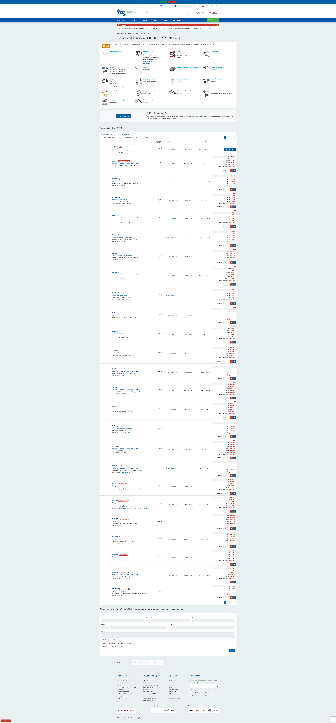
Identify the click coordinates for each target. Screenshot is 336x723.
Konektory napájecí (148, 56)
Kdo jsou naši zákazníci (122, 683)
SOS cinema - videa (173, 689)
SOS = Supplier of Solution (123, 680)
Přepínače (213, 81)
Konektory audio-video (148, 54)
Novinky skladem (173, 683)
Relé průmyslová (113, 83)
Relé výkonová (112, 81)
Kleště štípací (180, 54)
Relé (110, 79)
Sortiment (135, 33)
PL (197, 695)
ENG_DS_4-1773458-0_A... (125, 222)
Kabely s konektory (148, 91)
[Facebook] (134, 662)
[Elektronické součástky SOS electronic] (126, 12)
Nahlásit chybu (6, 721)
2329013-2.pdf (122, 595)
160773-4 (136, 508)
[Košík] (210, 13)
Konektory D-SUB (147, 61)
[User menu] (205, 12)
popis (118, 142)
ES (207, 695)
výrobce (170, 142)
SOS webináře (172, 694)
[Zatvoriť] (218, 25)
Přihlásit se (200, 12)
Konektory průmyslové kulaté (119, 333)
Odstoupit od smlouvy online (150, 698)
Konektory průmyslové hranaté (119, 199)
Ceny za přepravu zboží (148, 687)
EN (207, 692)
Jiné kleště (179, 57)
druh (158, 143)
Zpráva (103, 631)
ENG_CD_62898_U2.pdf (124, 432)
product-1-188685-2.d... (124, 560)
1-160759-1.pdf (123, 506)
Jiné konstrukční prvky (183, 79)
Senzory (213, 91)
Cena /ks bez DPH (229, 142)
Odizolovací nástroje (216, 67)
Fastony (114, 486)
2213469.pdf (122, 357)
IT (202, 695)
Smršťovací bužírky (148, 100)
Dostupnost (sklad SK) (187, 142)
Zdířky (178, 93)
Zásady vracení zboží (148, 691)
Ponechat (172, 2)
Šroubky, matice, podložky (116, 100)
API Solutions (172, 680)
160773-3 (142, 508)
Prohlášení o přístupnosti (174, 698)
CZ (197, 692)
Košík (213, 12)
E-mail (170, 624)
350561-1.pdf (122, 393)
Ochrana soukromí (147, 696)
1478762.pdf (122, 185)
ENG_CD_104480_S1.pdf (124, 472)
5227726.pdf (122, 152)
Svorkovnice (112, 67)
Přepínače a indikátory (217, 79)
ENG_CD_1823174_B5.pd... (125, 299)
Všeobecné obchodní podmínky (150, 685)
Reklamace (145, 689)
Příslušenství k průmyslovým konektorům (122, 237)
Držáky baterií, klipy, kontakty (150, 81)
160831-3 (147, 508)
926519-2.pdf (122, 452)
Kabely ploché (146, 69)
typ (113, 142)
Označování (112, 91)
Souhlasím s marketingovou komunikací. (113, 646)
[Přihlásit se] (195, 13)
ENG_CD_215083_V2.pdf (124, 578)
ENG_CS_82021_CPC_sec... (125, 337)
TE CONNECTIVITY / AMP (172, 149)
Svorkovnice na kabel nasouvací (117, 73)
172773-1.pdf (122, 259)
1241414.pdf (122, 241)
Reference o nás (121, 689)
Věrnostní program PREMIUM (150, 694)
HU (202, 692)
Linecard (145, 683)
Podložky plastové (113, 102)
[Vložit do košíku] (231, 170)
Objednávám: (219, 170)
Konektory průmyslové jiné (118, 353)
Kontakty (119, 685)
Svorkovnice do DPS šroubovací (117, 69)
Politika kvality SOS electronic (124, 694)
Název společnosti (196, 618)
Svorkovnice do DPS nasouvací (116, 71)
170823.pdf (122, 525)
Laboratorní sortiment (183, 91)
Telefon (103, 624)
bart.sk (141, 718)
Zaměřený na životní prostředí (124, 696)
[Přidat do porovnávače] (122, 146)
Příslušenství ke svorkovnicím (116, 75)
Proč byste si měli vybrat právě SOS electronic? (128, 687)
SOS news (171, 696)
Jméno (102, 618)
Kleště (178, 51)
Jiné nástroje (214, 51)
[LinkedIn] (145, 662)
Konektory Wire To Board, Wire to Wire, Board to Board (125, 163)
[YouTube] (139, 662)
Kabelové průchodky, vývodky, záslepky (188, 67)
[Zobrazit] (234, 170)
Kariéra (118, 698)
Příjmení (148, 618)
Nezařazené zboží (114, 51)
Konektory (146, 51)
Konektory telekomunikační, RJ (150, 57)
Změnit (163, 2)
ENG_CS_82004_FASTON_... (125, 543)
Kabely (145, 67)
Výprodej (171, 687)
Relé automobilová (114, 85)
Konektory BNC (115, 149)
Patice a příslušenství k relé (116, 87)
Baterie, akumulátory (149, 79)
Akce (170, 685)
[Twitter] (150, 662)
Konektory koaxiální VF (149, 59)
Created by (136, 718)
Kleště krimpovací (181, 56)
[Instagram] (155, 662)
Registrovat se (200, 13)
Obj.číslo (158, 141)
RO (192, 695)
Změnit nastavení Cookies (149, 700)
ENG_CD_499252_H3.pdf (124, 413)
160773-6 (130, 508)
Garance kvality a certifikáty (123, 691)
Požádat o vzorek (213, 20)
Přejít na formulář (123, 116)
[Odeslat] (118, 134)
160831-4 (125, 508)
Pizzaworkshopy (172, 691)
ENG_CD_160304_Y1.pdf (124, 489)
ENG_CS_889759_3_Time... (125, 203)
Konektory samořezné (117, 409)
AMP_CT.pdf (122, 278)
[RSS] (160, 662)
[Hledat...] (144, 13)
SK (192, 692)
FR (213, 695)
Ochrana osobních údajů (133, 643)
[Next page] (234, 137)
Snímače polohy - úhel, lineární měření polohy (220, 93)
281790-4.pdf (122, 375)
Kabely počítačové (147, 93)
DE (213, 692)
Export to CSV (127, 134)
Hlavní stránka (128, 33)
